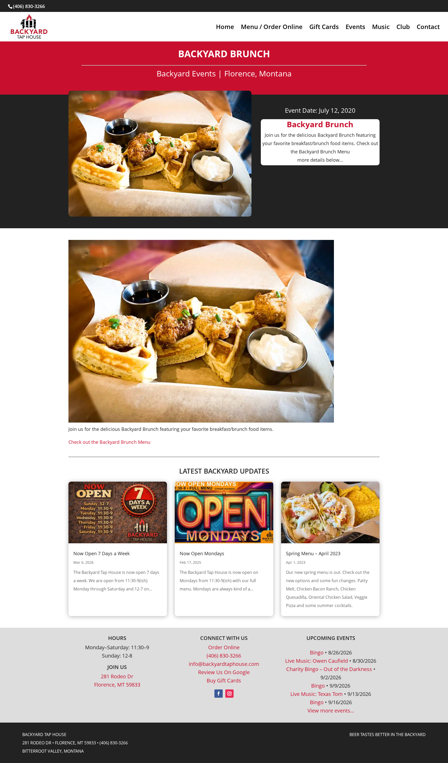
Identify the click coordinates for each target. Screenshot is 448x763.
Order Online (224, 647)
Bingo (317, 652)
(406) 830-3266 (224, 655)
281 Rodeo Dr (117, 676)
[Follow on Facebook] (218, 693)
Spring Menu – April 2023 (313, 553)
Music (381, 28)
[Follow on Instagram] (229, 693)
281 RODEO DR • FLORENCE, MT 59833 (59, 743)
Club (403, 28)
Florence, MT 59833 (117, 684)
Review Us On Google (224, 672)
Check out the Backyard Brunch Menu (109, 442)
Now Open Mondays (202, 553)
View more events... (330, 710)
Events (355, 28)
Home (225, 28)
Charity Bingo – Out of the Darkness (329, 669)
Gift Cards (324, 28)
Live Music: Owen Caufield (316, 660)
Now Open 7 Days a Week (101, 553)
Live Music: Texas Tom (316, 693)
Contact (428, 28)
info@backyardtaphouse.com (224, 663)
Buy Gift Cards (224, 680)
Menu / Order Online (272, 28)
